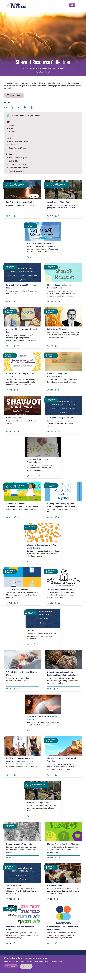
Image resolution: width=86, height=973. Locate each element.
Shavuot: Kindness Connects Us (40, 243)
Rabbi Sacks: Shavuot (56, 329)
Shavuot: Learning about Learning (61, 589)
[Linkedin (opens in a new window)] (25, 107)
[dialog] (43, 964)
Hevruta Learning (54, 885)
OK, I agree (11, 966)
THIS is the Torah (13, 885)
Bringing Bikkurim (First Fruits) (19, 844)
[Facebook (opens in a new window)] (19, 107)
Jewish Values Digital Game (59, 202)
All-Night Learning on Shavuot (60, 418)
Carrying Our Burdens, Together (60, 503)
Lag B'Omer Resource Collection (20, 202)
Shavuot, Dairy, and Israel (17, 589)
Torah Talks (31, 631)
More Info (26, 966)
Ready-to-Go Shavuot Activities (19, 758)
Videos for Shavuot (14, 418)
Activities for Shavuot (15, 503)
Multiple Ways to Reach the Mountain (63, 844)
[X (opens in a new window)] (12, 107)
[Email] (5, 107)
